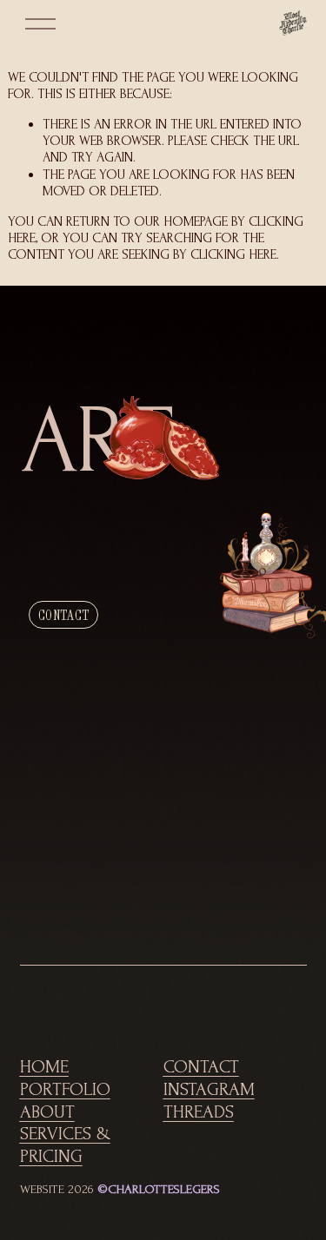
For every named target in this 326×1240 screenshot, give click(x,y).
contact (63, 614)
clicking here (233, 254)
